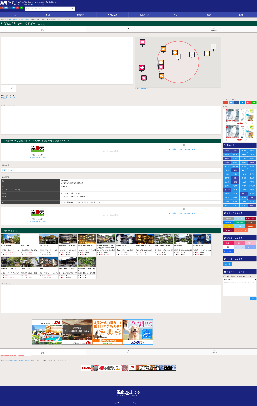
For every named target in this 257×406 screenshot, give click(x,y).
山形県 (227, 154)
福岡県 (227, 201)
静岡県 (227, 174)
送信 (253, 298)
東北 (235, 150)
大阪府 (244, 182)
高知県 (244, 197)
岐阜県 (252, 170)
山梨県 (244, 158)
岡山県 (235, 190)
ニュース (16, 15)
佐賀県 (235, 201)
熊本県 (252, 201)
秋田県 (252, 150)
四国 (243, 194)
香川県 (252, 194)
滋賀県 (235, 186)
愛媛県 (235, 197)
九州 (252, 197)
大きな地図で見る (142, 88)
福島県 (252, 154)
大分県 (227, 205)
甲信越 (227, 158)
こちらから (36, 5)
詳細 (42, 30)
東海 (235, 170)
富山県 (252, 178)
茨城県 (227, 170)
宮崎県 (235, 205)
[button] (178, 58)
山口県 (235, 194)
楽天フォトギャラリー (10, 98)
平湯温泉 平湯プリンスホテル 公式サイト (185, 149)
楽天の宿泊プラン (9, 170)
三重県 (235, 174)
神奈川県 (235, 166)
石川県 (244, 178)
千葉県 (252, 166)
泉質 (209, 15)
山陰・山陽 (226, 190)
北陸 (235, 178)
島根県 (227, 194)
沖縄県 (252, 205)
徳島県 (227, 197)
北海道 (227, 150)
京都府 (227, 186)
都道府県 (81, 15)
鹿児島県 (243, 205)
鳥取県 (252, 190)
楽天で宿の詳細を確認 (38, 156)
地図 (48, 15)
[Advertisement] (216, 6)
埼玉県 (244, 166)
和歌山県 (252, 186)
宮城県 (244, 154)
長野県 (252, 158)
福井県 (227, 182)
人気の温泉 (113, 15)
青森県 (244, 150)
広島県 (244, 190)
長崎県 (244, 201)
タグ (177, 15)
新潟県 (235, 158)
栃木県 (235, 162)
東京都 (227, 166)
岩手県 (235, 154)
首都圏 (252, 162)
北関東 (227, 162)
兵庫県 (252, 182)
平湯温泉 (214, 30)
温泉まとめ (145, 15)
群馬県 (244, 162)
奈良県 (244, 186)
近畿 (235, 182)
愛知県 (244, 170)
